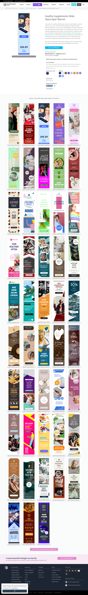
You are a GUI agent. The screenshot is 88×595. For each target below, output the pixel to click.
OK (14, 591)
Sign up (73, 4)
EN (54, 55)
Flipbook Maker (15, 572)
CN (58, 55)
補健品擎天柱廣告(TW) (50, 53)
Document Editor (16, 579)
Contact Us (41, 577)
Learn (26, 577)
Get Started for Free (67, 558)
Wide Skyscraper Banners (31, 8)
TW (56, 55)
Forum (26, 574)
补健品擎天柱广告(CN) (61, 53)
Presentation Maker (17, 581)
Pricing (68, 4)
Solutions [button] (53, 4)
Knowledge (27, 581)
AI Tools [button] (37, 4)
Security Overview (56, 579)
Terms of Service (56, 570)
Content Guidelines (56, 577)
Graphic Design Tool (13, 8)
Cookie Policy (15, 588)
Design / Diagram (29, 572)
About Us (40, 570)
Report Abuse (55, 581)
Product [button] (21, 4)
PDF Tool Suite (15, 570)
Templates (21, 8)
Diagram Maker (15, 574)
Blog (26, 579)
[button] (29, 4)
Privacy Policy (55, 574)
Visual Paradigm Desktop (20, 1)
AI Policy (54, 572)
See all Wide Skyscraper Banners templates (44, 549)
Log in (79, 4)
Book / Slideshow (29, 570)
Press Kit (40, 574)
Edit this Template (54, 47)
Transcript (49, 88)
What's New (41, 572)
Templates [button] (61, 4)
